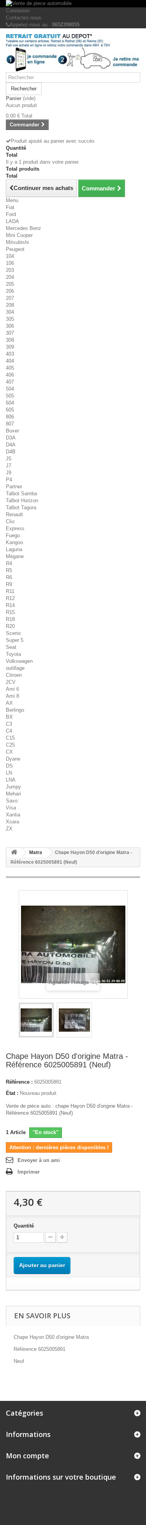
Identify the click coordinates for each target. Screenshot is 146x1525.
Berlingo (15, 710)
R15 (10, 612)
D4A (11, 445)
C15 (10, 738)
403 (10, 354)
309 (10, 347)
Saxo (12, 801)
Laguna (14, 549)
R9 (9, 584)
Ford (11, 214)
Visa (11, 808)
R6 (9, 577)
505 (10, 396)
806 (10, 417)
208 (10, 305)
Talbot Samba (21, 493)
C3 (9, 724)
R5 (9, 570)
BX (9, 717)
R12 (10, 598)
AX (9, 703)
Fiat (10, 207)
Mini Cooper (19, 235)
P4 (9, 479)
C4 (9, 731)
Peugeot (15, 249)
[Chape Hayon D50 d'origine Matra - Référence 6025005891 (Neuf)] (36, 1020)
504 (10, 389)
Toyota (13, 654)
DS (9, 766)
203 (10, 270)
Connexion (18, 11)
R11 (10, 591)
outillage (15, 668)
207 (10, 298)
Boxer (12, 431)
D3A (11, 438)
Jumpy (13, 787)
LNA (11, 780)
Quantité (24, 1226)
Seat (11, 647)
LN (9, 773)
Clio (10, 521)
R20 (10, 626)
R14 (10, 605)
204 (10, 277)
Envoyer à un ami (39, 1160)
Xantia (13, 815)
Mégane (15, 556)
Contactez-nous (23, 18)
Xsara (12, 822)
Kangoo (14, 542)
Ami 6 (12, 689)
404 (10, 361)
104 (10, 256)
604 (10, 403)
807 (10, 424)
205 (10, 284)
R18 (10, 619)
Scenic (13, 633)
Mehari (13, 794)
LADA (12, 221)
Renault (14, 514)
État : (12, 1093)
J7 (8, 466)
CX (9, 752)
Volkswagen (19, 661)
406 (10, 375)
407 (10, 382)
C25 (10, 745)
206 (10, 291)
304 (10, 312)
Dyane (13, 759)
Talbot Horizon (22, 500)
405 (10, 368)
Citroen (14, 675)
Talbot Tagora (21, 507)
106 (10, 263)
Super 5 (14, 640)
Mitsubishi (17, 242)
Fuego (13, 535)
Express (15, 528)
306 (10, 326)
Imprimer (29, 1172)
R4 (9, 563)
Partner (14, 486)
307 (10, 333)
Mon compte (27, 1455)
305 (10, 319)
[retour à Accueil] (14, 853)
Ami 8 (12, 696)
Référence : (19, 1082)
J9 (8, 472)
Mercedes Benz (23, 228)
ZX (9, 829)
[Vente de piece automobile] (73, 3)
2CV (11, 682)
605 (10, 410)
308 (10, 340)
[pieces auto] (73, 53)
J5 (8, 459)
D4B (11, 452)
